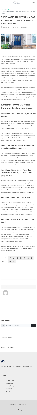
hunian (8, 9)
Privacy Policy (9, 386)
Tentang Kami (9, 383)
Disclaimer (8, 388)
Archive (7, 391)
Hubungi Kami (9, 380)
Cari (34, 325)
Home (2, 9)
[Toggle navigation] (33, 2)
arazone (10, 287)
